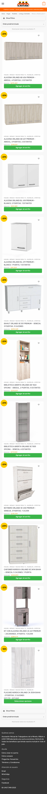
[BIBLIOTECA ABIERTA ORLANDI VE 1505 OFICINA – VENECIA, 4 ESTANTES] (23, 421)
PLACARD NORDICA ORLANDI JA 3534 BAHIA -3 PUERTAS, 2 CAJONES (22, 694)
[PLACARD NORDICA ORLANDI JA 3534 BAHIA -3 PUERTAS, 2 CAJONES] (23, 667)
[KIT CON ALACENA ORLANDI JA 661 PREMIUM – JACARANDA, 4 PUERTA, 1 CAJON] (23, 606)
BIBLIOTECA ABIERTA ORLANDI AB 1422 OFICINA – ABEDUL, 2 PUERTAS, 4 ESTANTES (22, 386)
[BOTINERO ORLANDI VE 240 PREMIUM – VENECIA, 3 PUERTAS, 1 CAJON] (23, 483)
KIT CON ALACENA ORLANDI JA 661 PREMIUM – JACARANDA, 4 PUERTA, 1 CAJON (22, 632)
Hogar (8, 13)
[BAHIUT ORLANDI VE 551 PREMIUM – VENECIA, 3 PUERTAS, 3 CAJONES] (23, 298)
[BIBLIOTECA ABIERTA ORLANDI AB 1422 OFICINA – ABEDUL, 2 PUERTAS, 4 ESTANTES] (23, 360)
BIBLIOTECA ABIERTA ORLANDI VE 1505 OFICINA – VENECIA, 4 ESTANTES (20, 447)
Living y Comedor (24, 13)
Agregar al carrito (23, 86)
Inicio (3, 13)
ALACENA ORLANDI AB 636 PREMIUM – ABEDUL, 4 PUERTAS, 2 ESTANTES (19, 78)
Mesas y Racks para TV (18, 75)
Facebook (5, 783)
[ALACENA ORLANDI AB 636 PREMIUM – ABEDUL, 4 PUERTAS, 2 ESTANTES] (23, 52)
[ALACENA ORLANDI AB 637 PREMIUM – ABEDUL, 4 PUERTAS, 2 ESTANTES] (23, 114)
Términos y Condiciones (11, 762)
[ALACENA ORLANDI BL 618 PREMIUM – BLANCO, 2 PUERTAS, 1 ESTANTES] (23, 175)
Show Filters (10, 18)
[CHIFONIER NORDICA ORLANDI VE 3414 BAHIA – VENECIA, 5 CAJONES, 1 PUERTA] (23, 544)
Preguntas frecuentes (10, 759)
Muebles (14, 13)
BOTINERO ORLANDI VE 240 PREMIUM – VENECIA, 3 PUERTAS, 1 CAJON (20, 509)
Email (4, 771)
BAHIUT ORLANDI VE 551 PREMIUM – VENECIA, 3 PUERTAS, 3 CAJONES (22, 325)
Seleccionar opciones (23, 701)
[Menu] (3, 4)
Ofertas (37, 75)
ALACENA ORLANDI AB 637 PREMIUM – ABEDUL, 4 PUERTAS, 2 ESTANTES (19, 140)
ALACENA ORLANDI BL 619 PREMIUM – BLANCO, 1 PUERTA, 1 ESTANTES (19, 263)
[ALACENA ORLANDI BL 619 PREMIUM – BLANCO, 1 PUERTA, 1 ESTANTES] (23, 237)
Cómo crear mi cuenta (10, 753)
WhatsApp (6, 774)
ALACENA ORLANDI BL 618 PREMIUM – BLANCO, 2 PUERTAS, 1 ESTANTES (19, 201)
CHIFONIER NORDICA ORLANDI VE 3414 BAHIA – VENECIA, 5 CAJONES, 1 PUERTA (22, 570)
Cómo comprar (7, 756)
